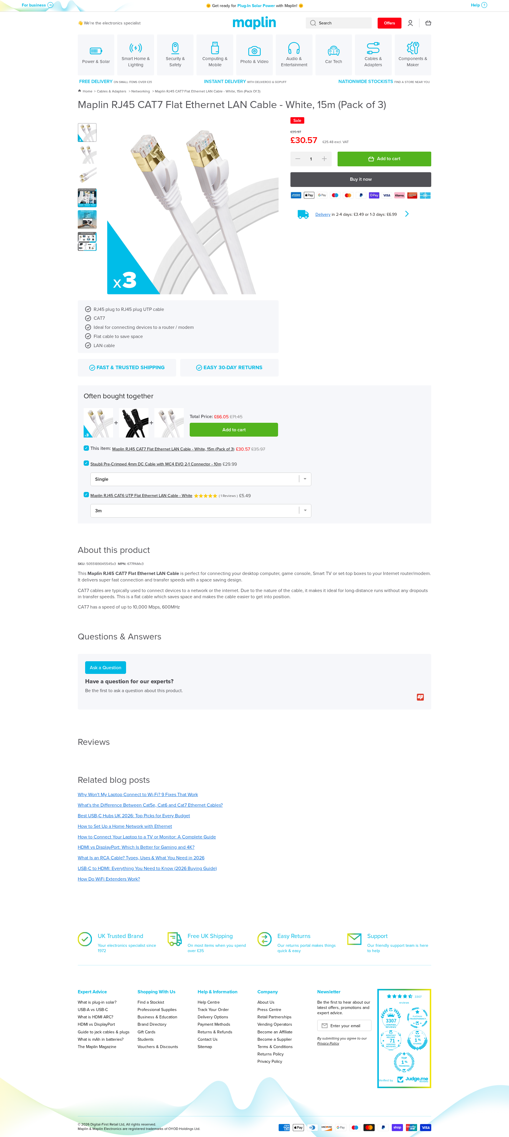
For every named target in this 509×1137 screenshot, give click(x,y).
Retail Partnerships (274, 1017)
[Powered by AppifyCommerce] (420, 697)
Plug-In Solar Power (256, 6)
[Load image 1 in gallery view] (87, 132)
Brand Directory (152, 1024)
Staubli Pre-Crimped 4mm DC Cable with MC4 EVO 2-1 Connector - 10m (155, 464)
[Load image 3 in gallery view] (87, 176)
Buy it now (361, 179)
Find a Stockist (151, 1002)
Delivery (322, 214)
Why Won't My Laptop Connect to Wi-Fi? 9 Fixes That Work (138, 794)
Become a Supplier (274, 1039)
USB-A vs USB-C (93, 1009)
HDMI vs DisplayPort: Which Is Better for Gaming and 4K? (136, 847)
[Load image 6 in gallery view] (87, 241)
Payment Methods (214, 1024)
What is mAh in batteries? (100, 1039)
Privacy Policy (269, 1061)
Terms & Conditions (275, 1046)
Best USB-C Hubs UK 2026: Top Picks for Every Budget (134, 815)
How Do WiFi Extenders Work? (109, 879)
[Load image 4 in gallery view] (87, 197)
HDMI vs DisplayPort (96, 1024)
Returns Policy (270, 1054)
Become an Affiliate (274, 1032)
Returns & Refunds (215, 1032)
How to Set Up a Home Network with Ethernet (125, 826)
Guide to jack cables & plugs (104, 1032)
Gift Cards (147, 1032)
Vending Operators (274, 1024)
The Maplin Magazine (97, 1046)
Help (475, 5)
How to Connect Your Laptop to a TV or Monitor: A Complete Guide (147, 836)
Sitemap (205, 1046)
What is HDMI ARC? (95, 1017)
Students (146, 1039)
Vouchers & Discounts (158, 1046)
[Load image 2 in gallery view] (87, 154)
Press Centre (269, 1009)
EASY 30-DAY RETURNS (233, 367)
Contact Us (208, 1039)
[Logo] (254, 23)
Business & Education (157, 1017)
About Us (266, 1002)
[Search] (311, 23)
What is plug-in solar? (97, 1002)
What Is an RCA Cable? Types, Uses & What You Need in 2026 (141, 857)
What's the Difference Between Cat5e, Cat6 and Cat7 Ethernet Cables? (150, 805)
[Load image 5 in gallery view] (87, 219)
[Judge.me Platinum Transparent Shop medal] (417, 1017)
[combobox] (339, 23)
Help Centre (209, 1002)
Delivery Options (213, 1017)
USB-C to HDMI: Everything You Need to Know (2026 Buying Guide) (147, 868)
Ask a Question (105, 667)
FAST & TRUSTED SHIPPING (131, 367)
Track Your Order (213, 1009)
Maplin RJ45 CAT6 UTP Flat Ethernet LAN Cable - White (141, 495)
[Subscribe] (364, 1027)
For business (34, 5)
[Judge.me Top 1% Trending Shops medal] (404, 1062)
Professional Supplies (157, 1009)
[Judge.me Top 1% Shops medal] (417, 1040)
